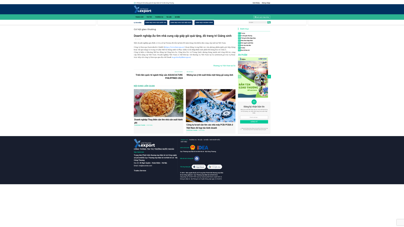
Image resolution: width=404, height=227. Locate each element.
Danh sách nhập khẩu (262, 17)
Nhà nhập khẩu (215, 140)
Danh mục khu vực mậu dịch (180, 22)
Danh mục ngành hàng (204, 22)
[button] (269, 77)
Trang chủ (139, 17)
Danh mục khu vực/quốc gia (155, 22)
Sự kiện (177, 17)
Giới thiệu (256, 3)
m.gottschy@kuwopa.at (181, 57)
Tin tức (149, 17)
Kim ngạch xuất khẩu (245, 43)
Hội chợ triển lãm (244, 45)
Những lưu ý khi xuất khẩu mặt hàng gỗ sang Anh (210, 75)
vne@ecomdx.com (145, 166)
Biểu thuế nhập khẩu (245, 40)
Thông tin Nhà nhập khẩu (247, 38)
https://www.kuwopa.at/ (174, 47)
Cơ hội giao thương (245, 35)
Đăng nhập (266, 3)
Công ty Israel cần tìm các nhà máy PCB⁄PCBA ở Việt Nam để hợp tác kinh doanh (209, 126)
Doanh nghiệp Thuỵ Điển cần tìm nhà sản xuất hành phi (158, 121)
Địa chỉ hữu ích (244, 50)
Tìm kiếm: (138, 22)
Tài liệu (169, 17)
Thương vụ (159, 17)
